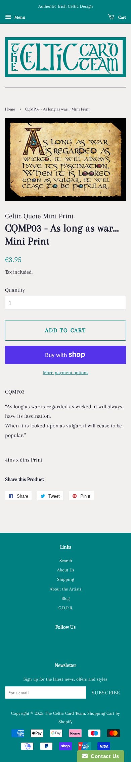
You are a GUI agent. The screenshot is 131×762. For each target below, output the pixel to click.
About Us (65, 569)
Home (10, 109)
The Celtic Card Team (65, 713)
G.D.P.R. (65, 607)
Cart (121, 17)
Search (65, 560)
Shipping (65, 579)
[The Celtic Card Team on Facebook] (66, 642)
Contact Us (103, 756)
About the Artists (66, 589)
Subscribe (106, 693)
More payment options (65, 372)
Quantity (15, 290)
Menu (19, 17)
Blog (65, 598)
